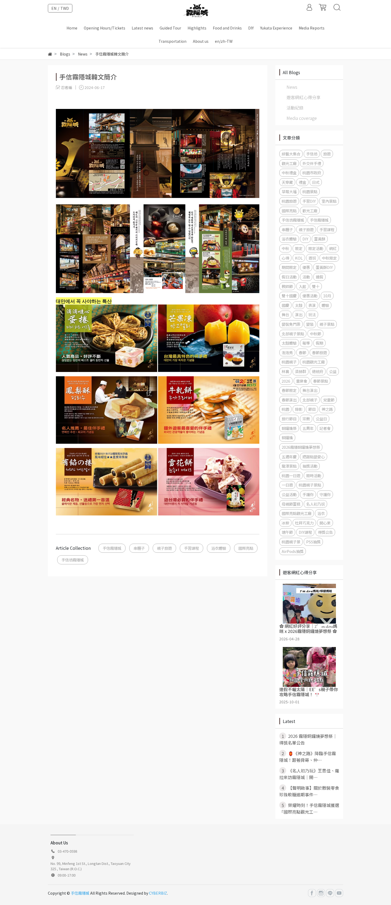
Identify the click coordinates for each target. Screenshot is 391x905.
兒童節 (328, 400)
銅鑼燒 (287, 437)
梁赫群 (300, 371)
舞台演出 (309, 390)
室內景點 (329, 201)
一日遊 (287, 485)
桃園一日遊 (291, 475)
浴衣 (321, 513)
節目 (312, 409)
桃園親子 (289, 362)
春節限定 (289, 390)
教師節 (287, 286)
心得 (285, 258)
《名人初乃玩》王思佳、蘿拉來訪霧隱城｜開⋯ (309, 773)
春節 (302, 352)
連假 (319, 277)
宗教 (306, 418)
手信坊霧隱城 (72, 560)
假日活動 (289, 277)
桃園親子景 (291, 541)
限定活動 (315, 248)
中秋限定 (329, 258)
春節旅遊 (319, 352)
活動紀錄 (294, 107)
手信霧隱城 (112, 548)
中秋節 (315, 333)
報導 (306, 343)
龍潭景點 (289, 466)
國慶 (285, 305)
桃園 (285, 409)
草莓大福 (289, 191)
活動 (306, 277)
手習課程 (191, 548)
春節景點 (320, 381)
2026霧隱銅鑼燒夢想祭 (301, 447)
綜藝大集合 (291, 154)
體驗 (325, 305)
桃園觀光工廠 (313, 362)
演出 (298, 314)
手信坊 (311, 154)
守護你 (325, 494)
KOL (299, 258)
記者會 (325, 428)
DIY (305, 239)
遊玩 (312, 258)
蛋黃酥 (319, 239)
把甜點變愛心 (313, 456)
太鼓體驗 (289, 343)
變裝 (310, 324)
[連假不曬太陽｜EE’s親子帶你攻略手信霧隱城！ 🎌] (309, 667)
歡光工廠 (309, 210)
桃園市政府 (311, 172)
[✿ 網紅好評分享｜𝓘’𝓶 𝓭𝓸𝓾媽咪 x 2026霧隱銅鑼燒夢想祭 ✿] (309, 604)
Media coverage (301, 118)
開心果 (325, 523)
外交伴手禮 (311, 163)
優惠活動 (309, 295)
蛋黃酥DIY (324, 267)
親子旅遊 (164, 548)
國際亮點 (245, 548)
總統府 (317, 371)
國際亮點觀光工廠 (296, 513)
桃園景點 (309, 191)
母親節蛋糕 (291, 504)
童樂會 (301, 381)
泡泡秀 (287, 352)
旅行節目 (289, 418)
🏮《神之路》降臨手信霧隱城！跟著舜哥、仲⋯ (307, 756)
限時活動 (313, 475)
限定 (298, 248)
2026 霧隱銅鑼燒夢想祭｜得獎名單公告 (308, 739)
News (291, 87)
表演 (312, 305)
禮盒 (302, 182)
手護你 (308, 494)
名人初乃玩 (315, 504)
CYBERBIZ (158, 893)
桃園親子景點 (310, 485)
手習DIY (309, 201)
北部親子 (309, 400)
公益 (332, 371)
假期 (319, 343)
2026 (286, 381)
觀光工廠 (289, 163)
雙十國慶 (289, 295)
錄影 (298, 409)
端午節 (287, 532)
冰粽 (285, 523)
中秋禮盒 (289, 172)
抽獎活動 (309, 466)
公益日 (321, 418)
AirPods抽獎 (292, 551)
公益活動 (289, 494)
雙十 (315, 286)
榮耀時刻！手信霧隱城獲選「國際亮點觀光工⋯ (309, 808)
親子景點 (326, 324)
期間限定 (289, 267)
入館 (302, 286)
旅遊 (327, 154)
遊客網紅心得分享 (303, 97)
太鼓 (298, 305)
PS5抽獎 (313, 541)
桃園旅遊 (289, 201)
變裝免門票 (291, 324)
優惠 (306, 267)
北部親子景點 (293, 333)
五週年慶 (289, 456)
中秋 (285, 248)
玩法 (312, 314)
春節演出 (289, 400)
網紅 (332, 248)
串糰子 (139, 548)
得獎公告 (325, 532)
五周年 (308, 428)
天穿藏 (287, 182)
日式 (315, 182)
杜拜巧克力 (304, 523)
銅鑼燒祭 (289, 428)
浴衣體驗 (218, 548)
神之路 (327, 409)
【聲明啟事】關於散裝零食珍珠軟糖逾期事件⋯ (309, 791)
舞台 (285, 314)
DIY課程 (305, 532)
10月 (327, 295)
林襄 (285, 371)
